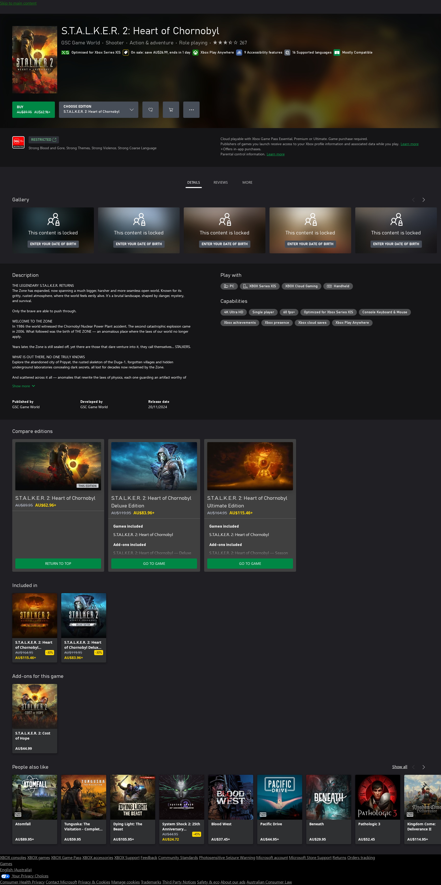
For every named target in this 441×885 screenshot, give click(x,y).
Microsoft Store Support (310, 857)
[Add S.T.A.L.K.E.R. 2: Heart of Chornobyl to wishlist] (150, 110)
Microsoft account (272, 857)
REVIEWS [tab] (221, 182)
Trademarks (151, 881)
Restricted (41, 140)
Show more (21, 385)
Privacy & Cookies (94, 881)
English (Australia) (16, 869)
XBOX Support (127, 857)
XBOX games (38, 857)
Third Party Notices (179, 881)
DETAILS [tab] (193, 182)
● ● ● (191, 109)
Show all (399, 766)
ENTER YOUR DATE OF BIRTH (53, 244)
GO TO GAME (154, 563)
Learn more (410, 143)
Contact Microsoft (61, 881)
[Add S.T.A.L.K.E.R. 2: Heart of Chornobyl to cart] (171, 110)
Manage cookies (125, 881)
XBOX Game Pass (66, 857)
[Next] (424, 199)
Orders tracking (361, 857)
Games (6, 863)
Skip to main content (18, 3)
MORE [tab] (247, 182)
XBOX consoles (13, 857)
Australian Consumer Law (269, 881)
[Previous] (413, 199)
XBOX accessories (97, 857)
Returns (339, 857)
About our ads (233, 881)
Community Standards (178, 857)
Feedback (149, 857)
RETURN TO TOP (58, 563)
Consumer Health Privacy (22, 881)
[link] (34, 628)
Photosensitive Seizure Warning (227, 857)
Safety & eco (208, 881)
